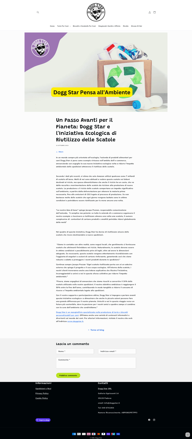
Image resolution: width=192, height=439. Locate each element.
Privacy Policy (42, 393)
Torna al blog (97, 330)
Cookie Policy (42, 398)
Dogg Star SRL (105, 389)
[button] (38, 12)
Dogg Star (98, 438)
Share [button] (61, 152)
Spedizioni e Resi (43, 389)
